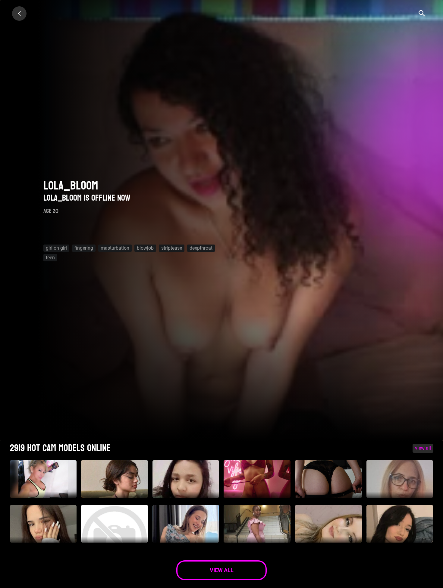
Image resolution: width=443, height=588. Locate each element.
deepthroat (201, 248)
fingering (83, 248)
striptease (171, 248)
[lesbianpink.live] (19, 13)
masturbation (115, 248)
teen (50, 257)
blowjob (145, 248)
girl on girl (56, 248)
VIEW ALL (423, 448)
